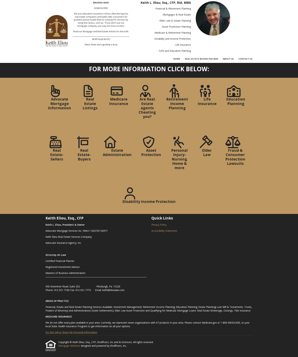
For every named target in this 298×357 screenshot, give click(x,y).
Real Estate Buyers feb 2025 (201, 58)
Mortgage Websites (69, 345)
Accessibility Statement (164, 230)
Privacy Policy (159, 224)
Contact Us (245, 58)
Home (176, 58)
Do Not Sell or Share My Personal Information (71, 332)
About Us (228, 58)
